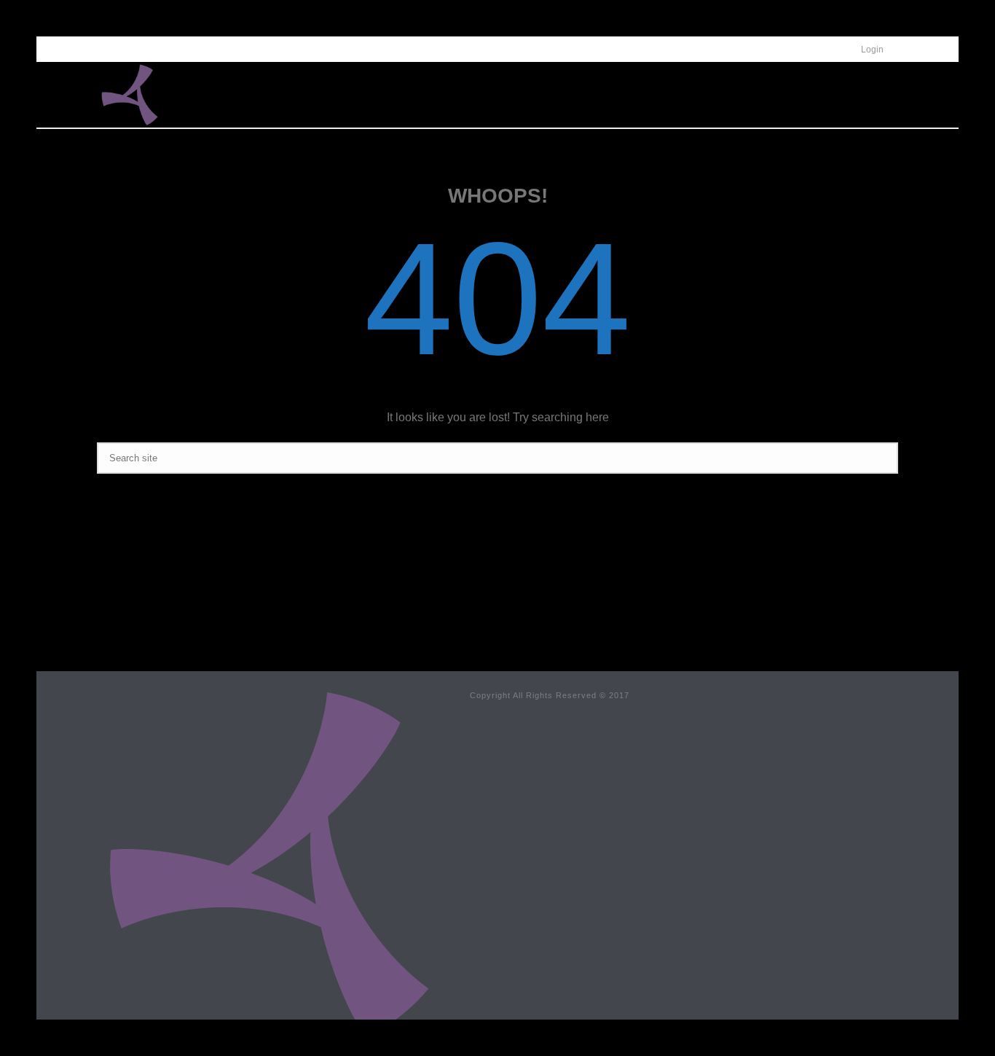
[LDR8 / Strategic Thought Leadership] (268, 863)
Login (872, 49)
